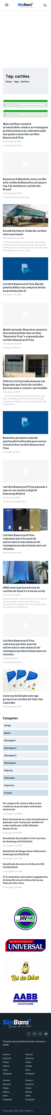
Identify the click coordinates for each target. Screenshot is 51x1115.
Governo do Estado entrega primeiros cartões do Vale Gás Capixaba (23, 699)
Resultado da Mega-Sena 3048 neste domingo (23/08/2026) (24, 852)
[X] (40, 1034)
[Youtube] (46, 1034)
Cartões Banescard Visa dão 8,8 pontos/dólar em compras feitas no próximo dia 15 (24, 287)
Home (9, 81)
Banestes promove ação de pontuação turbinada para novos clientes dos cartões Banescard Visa (24, 443)
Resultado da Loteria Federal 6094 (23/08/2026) (23, 865)
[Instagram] (34, 1034)
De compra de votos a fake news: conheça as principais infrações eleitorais (22, 806)
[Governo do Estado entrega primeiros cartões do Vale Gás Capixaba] (25, 680)
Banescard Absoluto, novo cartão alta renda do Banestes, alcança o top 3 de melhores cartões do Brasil (25, 184)
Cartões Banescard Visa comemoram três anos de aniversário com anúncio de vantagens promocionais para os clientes (24, 541)
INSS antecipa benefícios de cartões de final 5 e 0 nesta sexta (24, 589)
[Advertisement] (25, 37)
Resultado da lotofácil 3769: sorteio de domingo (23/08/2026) (24, 839)
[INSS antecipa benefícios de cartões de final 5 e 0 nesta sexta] (25, 572)
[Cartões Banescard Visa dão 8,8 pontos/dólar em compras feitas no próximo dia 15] (25, 268)
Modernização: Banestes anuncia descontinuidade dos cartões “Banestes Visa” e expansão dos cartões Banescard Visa (25, 334)
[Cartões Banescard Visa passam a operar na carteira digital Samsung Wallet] (25, 471)
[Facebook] (28, 1034)
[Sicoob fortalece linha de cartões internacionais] (25, 215)
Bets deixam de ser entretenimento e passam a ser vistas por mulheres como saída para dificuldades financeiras (25, 823)
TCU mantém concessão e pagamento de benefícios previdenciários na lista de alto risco (25, 879)
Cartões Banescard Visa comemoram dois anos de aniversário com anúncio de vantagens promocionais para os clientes (24, 647)
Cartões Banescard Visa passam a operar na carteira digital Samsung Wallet (25, 490)
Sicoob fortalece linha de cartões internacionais (25, 232)
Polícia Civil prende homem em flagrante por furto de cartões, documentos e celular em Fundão (25, 384)
